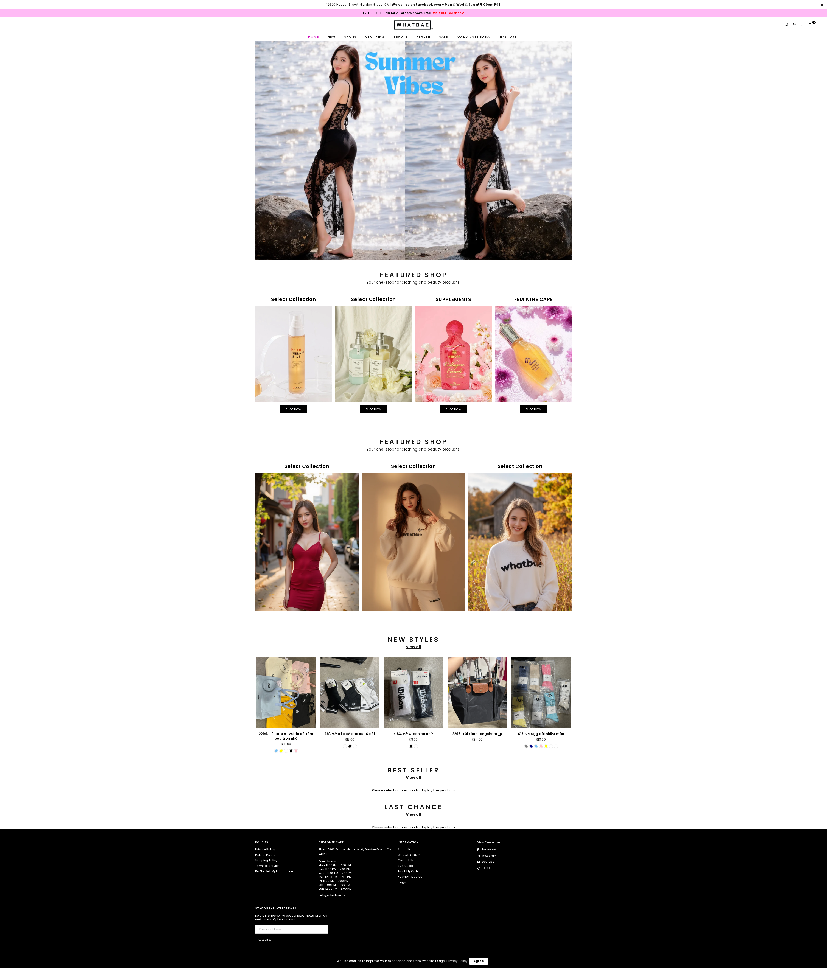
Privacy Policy (457, 961)
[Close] (473, 393)
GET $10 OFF (413, 563)
